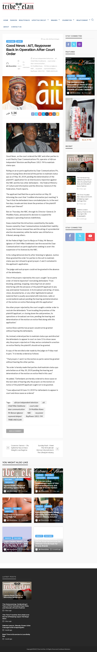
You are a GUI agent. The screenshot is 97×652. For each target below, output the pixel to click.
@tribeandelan (11, 66)
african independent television (43, 58)
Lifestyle (18, 479)
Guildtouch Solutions (64, 649)
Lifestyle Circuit (39, 20)
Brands (54, 20)
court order (51, 61)
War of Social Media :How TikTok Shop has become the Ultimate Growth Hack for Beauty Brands (48, 542)
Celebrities (67, 20)
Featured (8, 479)
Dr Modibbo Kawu (37, 66)
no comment (26, 66)
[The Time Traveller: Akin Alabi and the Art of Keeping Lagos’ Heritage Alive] (71, 197)
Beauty (7, 508)
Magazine (9, 482)
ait (56, 58)
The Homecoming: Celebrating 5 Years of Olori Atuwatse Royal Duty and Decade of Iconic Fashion (47, 484)
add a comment (15, 431)
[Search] (92, 20)
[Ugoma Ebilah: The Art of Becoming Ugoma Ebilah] (80, 163)
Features (10, 41)
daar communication (38, 63)
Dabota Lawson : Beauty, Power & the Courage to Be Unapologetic (84, 213)
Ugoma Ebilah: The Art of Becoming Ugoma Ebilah (14, 487)
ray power (38, 68)
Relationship (82, 20)
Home (5, 20)
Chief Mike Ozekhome (38, 61)
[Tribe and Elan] (18, 6)
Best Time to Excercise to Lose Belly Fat (15, 516)
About (6, 27)
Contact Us (16, 27)
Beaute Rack (24, 20)
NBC (32, 68)
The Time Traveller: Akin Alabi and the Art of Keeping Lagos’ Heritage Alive (84, 198)
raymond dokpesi (50, 68)
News (19, 41)
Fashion (13, 20)
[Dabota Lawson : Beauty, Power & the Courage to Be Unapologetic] (71, 212)
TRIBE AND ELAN (52, 71)
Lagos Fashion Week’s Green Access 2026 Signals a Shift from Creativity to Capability (16, 544)
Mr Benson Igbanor (50, 66)
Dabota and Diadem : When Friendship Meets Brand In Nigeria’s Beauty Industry (47, 514)
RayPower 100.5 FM (37, 71)
